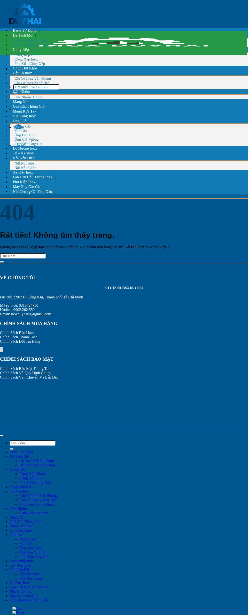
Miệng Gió (27, 539)
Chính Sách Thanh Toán (19, 337)
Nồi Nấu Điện (20, 570)
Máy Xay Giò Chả (27, 187)
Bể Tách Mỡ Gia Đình (36, 461)
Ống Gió (16, 535)
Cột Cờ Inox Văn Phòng (38, 496)
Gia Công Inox (24, 116)
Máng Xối (21, 101)
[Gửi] (2, 262)
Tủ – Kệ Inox (23, 153)
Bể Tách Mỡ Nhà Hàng (32, 45)
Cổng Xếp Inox (31, 478)
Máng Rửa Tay (24, 111)
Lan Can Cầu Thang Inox (32, 177)
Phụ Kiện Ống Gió (29, 144)
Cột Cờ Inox (19, 491)
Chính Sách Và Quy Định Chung (25, 373)
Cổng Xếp (18, 469)
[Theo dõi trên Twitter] (1, 349)
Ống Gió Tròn (30, 548)
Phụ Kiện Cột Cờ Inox (31, 87)
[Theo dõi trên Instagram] (0, 349)
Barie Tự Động (24, 30)
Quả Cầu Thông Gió (29, 106)
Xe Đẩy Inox (23, 172)
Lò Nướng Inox (25, 148)
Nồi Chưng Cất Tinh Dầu (32, 192)
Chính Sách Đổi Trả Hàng (20, 341)
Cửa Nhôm (18, 509)
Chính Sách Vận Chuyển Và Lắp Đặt (29, 377)
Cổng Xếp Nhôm (32, 474)
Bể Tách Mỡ (19, 456)
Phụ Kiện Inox (24, 182)
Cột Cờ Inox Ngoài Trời (37, 500)
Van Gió (25, 543)
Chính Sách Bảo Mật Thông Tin (24, 368)
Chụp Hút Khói (25, 68)
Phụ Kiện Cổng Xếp (30, 63)
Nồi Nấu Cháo (25, 168)
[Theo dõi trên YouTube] (2, 349)
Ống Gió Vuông (31, 552)
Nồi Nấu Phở (29, 574)
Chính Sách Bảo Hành (17, 333)
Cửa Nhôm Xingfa (28, 97)
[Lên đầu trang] (1, 435)
